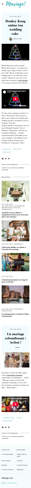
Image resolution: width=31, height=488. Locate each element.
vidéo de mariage (7, 420)
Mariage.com (7, 478)
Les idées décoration (22, 465)
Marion (17, 347)
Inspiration (18, 244)
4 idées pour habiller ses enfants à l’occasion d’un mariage (14, 248)
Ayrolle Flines (17, 38)
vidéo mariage (6, 152)
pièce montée (23, 80)
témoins (19, 417)
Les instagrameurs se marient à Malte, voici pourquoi (15, 315)
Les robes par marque (7, 454)
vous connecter (12, 168)
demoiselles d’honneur (14, 375)
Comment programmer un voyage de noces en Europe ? (15, 281)
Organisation (7, 209)
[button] (2, 4)
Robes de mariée (21, 450)
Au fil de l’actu (6, 450)
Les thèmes (20, 460)
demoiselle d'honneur (8, 417)
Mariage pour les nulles (11, 207)
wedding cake (6, 149)
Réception (4, 465)
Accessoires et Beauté (7, 469)
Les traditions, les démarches (13, 206)
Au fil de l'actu (15, 16)
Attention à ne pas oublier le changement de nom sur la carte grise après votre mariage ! (15, 214)
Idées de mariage (6, 460)
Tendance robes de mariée (22, 455)
